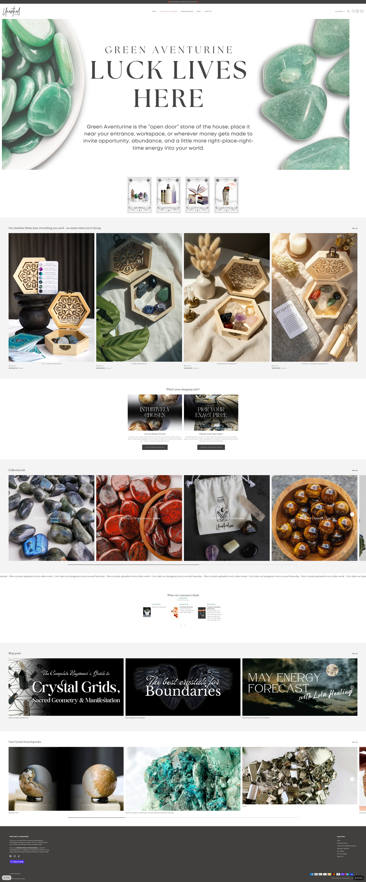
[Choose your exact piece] (211, 412)
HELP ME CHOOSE (187, 11)
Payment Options (343, 848)
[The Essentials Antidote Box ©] (227, 297)
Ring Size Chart (342, 843)
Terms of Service (336, 878)
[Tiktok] (19, 856)
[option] (183, 94)
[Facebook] (10, 856)
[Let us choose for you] (155, 412)
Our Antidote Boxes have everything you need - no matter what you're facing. (55, 228)
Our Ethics (340, 851)
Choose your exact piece (211, 447)
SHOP (154, 11)
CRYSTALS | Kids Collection (227, 518)
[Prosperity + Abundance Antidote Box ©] (314, 297)
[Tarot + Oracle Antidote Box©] (51, 297)
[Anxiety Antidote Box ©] (139, 297)
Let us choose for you (155, 447)
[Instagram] (15, 856)
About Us (340, 856)
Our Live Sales (342, 854)
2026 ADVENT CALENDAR (168, 11)
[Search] (353, 11)
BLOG (199, 11)
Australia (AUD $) (14, 873)
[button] (184, 171)
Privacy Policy (346, 878)
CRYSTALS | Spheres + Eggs (314, 518)
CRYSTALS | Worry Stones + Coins (139, 518)
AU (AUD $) (339, 11)
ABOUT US (208, 11)
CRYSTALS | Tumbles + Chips (51, 518)
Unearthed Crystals (19, 878)
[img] (183, 598)
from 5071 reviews (183, 600)
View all (354, 228)
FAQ (338, 840)
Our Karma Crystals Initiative (346, 846)
